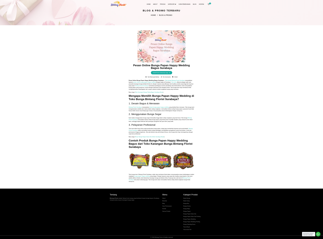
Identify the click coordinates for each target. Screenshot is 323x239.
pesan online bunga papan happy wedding (144, 82)
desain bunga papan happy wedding (159, 107)
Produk (162, 4)
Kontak (201, 4)
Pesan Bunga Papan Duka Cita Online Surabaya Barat (149, 136)
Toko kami (174, 82)
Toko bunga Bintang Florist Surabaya (175, 80)
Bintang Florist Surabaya (141, 85)
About (155, 4)
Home (149, 4)
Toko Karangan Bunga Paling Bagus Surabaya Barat (149, 92)
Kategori (171, 4)
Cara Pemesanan (184, 4)
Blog (194, 4)
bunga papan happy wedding (142, 176)
